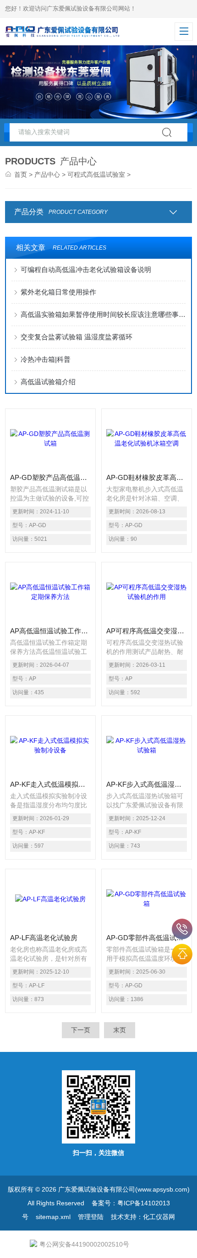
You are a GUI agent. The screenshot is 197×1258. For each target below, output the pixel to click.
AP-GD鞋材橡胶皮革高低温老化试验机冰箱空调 (146, 477)
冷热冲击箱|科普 (46, 359)
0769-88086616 (182, 929)
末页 (119, 1030)
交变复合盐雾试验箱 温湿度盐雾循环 (76, 337)
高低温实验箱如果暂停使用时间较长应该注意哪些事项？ (103, 314)
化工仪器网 (159, 1216)
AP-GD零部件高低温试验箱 (146, 938)
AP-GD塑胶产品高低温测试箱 (50, 477)
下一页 (80, 1030)
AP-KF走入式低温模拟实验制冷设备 (50, 784)
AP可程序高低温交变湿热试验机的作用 (146, 631)
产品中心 (47, 174)
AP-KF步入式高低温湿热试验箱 (146, 784)
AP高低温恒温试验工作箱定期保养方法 (50, 631)
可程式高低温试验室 (96, 174)
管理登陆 (91, 1216)
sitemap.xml (53, 1216)
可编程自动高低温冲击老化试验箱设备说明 (86, 269)
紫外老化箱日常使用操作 (58, 292)
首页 (20, 174)
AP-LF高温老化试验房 (43, 938)
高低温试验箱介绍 (50, 382)
